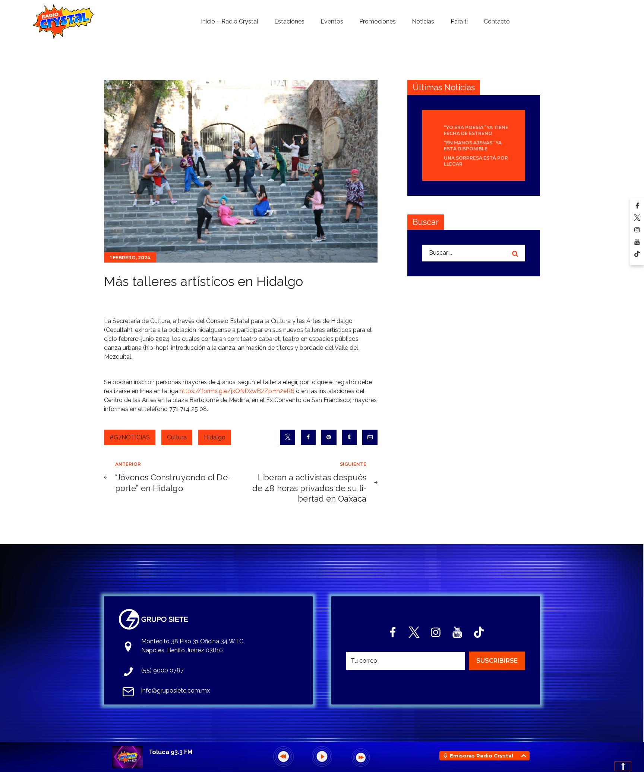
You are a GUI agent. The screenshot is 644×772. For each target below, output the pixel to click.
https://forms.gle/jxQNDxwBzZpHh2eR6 (237, 391)
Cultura (177, 437)
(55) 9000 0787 (162, 670)
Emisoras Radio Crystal (481, 756)
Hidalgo (214, 437)
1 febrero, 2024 (130, 257)
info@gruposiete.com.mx (175, 690)
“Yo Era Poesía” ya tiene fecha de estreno (476, 130)
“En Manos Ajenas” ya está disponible (473, 145)
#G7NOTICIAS (130, 437)
